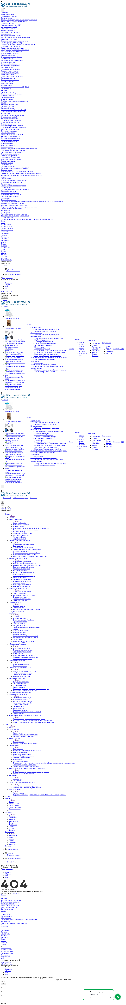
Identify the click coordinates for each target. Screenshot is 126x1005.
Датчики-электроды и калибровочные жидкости (29, 719)
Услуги (11, 727)
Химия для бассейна (19, 523)
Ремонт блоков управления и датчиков (26, 786)
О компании (5, 930)
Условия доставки (7, 951)
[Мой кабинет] (2, 489)
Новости (4, 935)
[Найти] (2, 10)
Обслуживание (18, 749)
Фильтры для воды (19, 606)
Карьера (3, 939)
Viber (6, 286)
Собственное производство (22, 592)
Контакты (4, 942)
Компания (12, 816)
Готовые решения (18, 793)
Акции (3, 958)
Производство (5, 934)
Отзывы (3, 941)
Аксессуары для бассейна (21, 648)
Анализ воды (17, 779)
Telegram (8, 285)
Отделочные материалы (21, 664)
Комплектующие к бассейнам (11, 900)
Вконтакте (8, 283)
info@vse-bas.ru (7, 278)
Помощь (11, 802)
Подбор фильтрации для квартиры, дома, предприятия (31, 772)
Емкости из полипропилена (10, 905)
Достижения (5, 937)
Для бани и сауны (7, 909)
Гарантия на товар (7, 953)
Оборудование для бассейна (22, 562)
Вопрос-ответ (5, 955)
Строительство (18, 733)
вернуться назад (6, 893)
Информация (13, 835)
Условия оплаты (6, 949)
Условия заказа (6, 948)
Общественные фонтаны (21, 682)
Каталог (11, 517)
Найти (3, 984)
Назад (13, 516)
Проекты (4, 932)
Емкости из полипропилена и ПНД (24, 671)
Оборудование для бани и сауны (23, 544)
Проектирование (18, 742)
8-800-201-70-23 (6, 260)
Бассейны (16, 616)
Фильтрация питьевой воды (22, 697)
